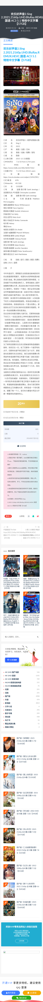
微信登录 (23, 998)
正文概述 (8, 41)
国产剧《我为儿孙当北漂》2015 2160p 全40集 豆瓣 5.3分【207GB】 (28, 759)
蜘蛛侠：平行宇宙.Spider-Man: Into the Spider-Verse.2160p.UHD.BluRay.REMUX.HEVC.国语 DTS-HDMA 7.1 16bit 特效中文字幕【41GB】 (31, 621)
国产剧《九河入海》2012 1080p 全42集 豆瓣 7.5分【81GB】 (26, 868)
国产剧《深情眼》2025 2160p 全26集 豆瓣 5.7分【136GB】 (26, 741)
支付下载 (21, 423)
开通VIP (7, 982)
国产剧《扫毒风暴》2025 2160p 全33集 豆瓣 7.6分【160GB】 (26, 904)
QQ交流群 (13, 660)
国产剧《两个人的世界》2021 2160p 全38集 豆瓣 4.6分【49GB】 (28, 886)
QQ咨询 (22, 446)
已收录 (14, 31)
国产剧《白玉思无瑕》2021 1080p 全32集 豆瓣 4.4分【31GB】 (27, 795)
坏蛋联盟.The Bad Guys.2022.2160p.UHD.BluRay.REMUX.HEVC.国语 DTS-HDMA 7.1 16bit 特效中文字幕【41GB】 (19, 534)
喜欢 (8, 516)
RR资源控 (10, 499)
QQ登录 (33, 993)
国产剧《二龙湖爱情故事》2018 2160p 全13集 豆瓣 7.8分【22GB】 (28, 850)
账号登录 (11, 993)
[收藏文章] (28, 516)
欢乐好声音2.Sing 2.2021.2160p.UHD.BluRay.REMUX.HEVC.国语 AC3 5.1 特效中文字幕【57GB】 (22, 502)
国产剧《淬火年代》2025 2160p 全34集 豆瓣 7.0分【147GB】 (26, 832)
